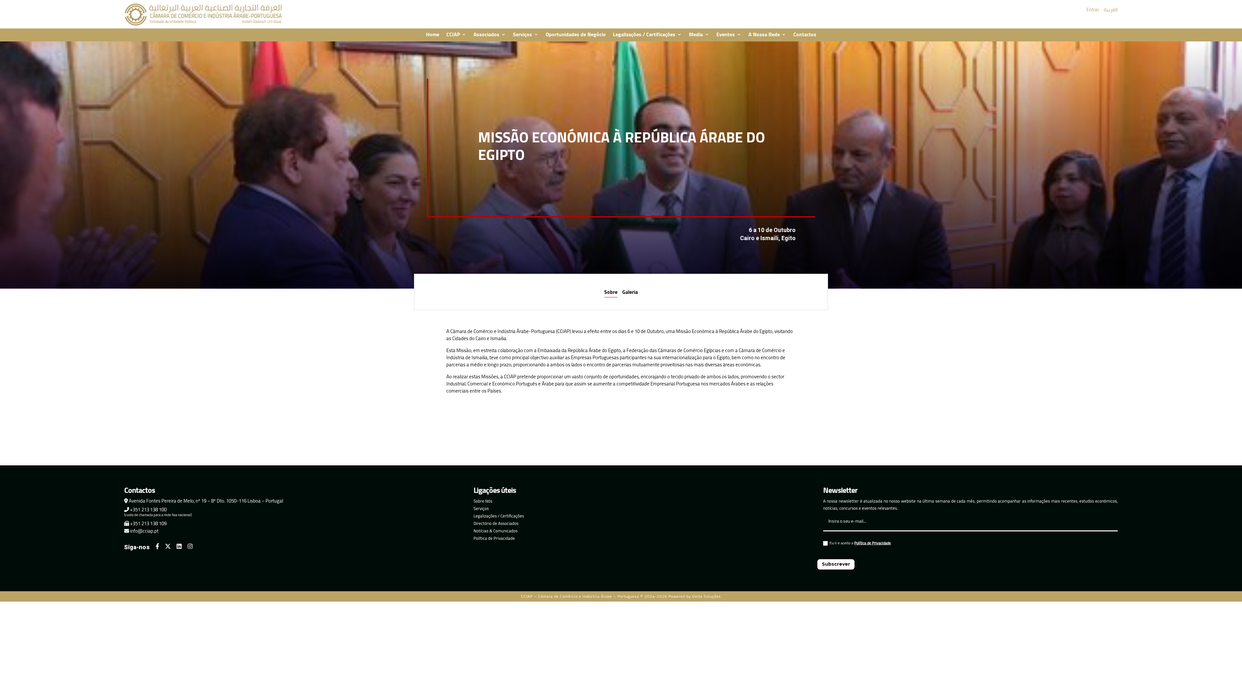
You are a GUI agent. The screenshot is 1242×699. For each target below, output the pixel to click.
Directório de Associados (496, 523)
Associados (486, 35)
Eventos (725, 35)
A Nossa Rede (764, 35)
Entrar (1092, 9)
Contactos (804, 35)
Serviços (522, 35)
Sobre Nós (483, 501)
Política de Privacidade (494, 538)
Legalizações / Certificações (644, 35)
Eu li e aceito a (860, 544)
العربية (1111, 9)
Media (696, 35)
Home (432, 35)
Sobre (610, 292)
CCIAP (453, 35)
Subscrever (836, 564)
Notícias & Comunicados (496, 531)
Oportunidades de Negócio (576, 35)
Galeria (630, 292)
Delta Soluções (706, 596)
